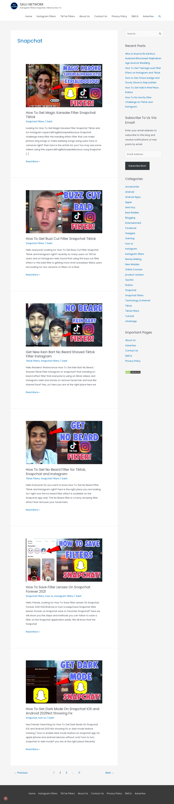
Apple (128, 202)
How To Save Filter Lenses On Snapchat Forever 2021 (58, 589)
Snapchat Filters (35, 121)
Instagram (131, 248)
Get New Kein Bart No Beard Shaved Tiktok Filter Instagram (60, 354)
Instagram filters (63, 596)
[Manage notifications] (6, 798)
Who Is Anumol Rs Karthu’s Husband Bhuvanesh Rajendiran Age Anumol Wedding (143, 58)
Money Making (133, 259)
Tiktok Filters (33, 360)
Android (129, 191)
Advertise (148, 16)
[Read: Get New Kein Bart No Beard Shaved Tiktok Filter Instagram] (64, 324)
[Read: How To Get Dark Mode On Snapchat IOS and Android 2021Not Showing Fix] (64, 681)
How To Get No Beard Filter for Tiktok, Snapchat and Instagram (56, 471)
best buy (130, 207)
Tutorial (129, 316)
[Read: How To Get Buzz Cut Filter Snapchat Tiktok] (64, 211)
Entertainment (133, 223)
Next (109, 772)
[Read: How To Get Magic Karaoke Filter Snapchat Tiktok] (64, 85)
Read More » (33, 162)
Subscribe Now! (137, 165)
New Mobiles (132, 264)
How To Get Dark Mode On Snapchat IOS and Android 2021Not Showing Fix (62, 711)
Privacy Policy (119, 16)
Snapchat (31, 717)
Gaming (129, 238)
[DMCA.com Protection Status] (133, 372)
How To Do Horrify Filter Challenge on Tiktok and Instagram (139, 102)
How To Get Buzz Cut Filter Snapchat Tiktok (61, 238)
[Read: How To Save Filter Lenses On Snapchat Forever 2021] (64, 559)
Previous (21, 772)
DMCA (135, 16)
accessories (132, 186)
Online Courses (133, 269)
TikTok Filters (67, 16)
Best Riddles (132, 212)
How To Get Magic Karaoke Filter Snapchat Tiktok (61, 114)
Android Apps (133, 197)
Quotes (129, 279)
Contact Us (100, 16)
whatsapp (131, 321)
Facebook (130, 228)
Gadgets (130, 233)
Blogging (130, 217)
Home (28, 16)
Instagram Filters (46, 16)
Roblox (129, 285)
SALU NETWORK (32, 4)
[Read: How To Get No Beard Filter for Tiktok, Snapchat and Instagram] (64, 442)
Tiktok (128, 305)
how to (49, 596)
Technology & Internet (137, 300)
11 (79, 772)
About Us (84, 16)
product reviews (134, 274)
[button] (159, 16)
